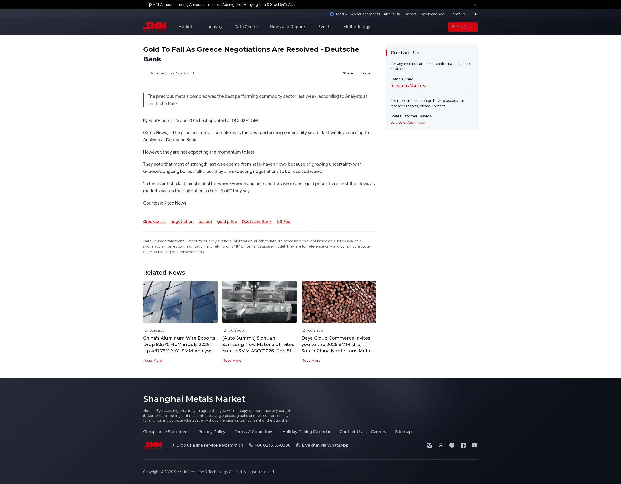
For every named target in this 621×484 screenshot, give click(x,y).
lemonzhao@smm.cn (409, 85)
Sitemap (403, 431)
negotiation (182, 221)
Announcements (365, 14)
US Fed (284, 221)
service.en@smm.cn (408, 122)
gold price (227, 221)
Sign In (459, 14)
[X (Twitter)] (440, 445)
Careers (409, 14)
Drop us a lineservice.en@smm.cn (209, 445)
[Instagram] (429, 445)
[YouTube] (474, 445)
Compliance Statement (166, 431)
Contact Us (351, 431)
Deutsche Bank (257, 221)
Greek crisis (154, 221)
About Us (392, 14)
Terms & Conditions (253, 431)
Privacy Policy (211, 431)
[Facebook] (463, 445)
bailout (205, 221)
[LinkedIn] (452, 445)
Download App (432, 14)
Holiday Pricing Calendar (306, 431)
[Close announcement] (475, 5)
